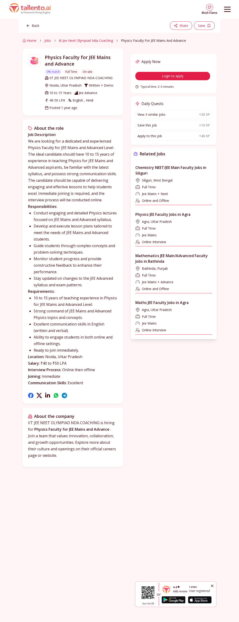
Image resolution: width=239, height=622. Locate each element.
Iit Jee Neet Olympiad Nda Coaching (86, 40)
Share (183, 25)
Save (201, 25)
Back (35, 25)
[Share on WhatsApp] (56, 395)
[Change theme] (209, 7)
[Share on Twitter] (39, 395)
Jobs (47, 40)
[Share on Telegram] (64, 395)
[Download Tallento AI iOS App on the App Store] (199, 599)
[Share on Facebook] (31, 395)
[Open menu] (227, 9)
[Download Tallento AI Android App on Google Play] (173, 599)
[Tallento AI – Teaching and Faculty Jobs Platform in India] (30, 9)
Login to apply (172, 76)
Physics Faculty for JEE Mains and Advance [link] (153, 40)
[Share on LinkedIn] (47, 395)
